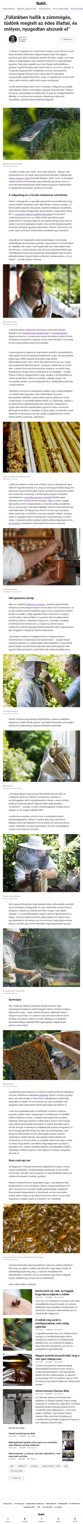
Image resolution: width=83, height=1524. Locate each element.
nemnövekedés (60, 333)
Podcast (41, 1521)
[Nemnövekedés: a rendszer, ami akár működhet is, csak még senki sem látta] (68, 1456)
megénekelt (14, 523)
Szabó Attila (12, 1459)
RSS (38, 1507)
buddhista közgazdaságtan (35, 333)
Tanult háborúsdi (44, 9)
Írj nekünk (58, 1507)
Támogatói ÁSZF (29, 1507)
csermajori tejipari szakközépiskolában (34, 214)
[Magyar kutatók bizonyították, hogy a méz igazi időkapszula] (17, 1370)
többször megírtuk (35, 604)
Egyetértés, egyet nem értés (26, 9)
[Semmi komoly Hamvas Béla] (17, 1406)
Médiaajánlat (63, 1504)
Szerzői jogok (19, 1504)
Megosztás (68, 39)
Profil (75, 1521)
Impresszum (7, 1504)
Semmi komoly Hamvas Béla (52, 1390)
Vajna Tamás (22, 37)
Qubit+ (58, 1521)
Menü (8, 1521)
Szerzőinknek (48, 1507)
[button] (12, 1466)
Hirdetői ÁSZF (75, 1504)
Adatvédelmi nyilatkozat (35, 1504)
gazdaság (22, 1447)
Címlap (24, 1521)
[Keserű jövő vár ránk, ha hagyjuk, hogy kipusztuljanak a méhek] (17, 1302)
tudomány (22, 41)
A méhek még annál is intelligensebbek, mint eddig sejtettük (52, 1323)
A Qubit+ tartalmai (8, 9)
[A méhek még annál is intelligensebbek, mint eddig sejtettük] (17, 1334)
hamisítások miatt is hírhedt (38, 497)
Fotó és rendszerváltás (60, 9)
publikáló (43, 1095)
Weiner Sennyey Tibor (19, 178)
